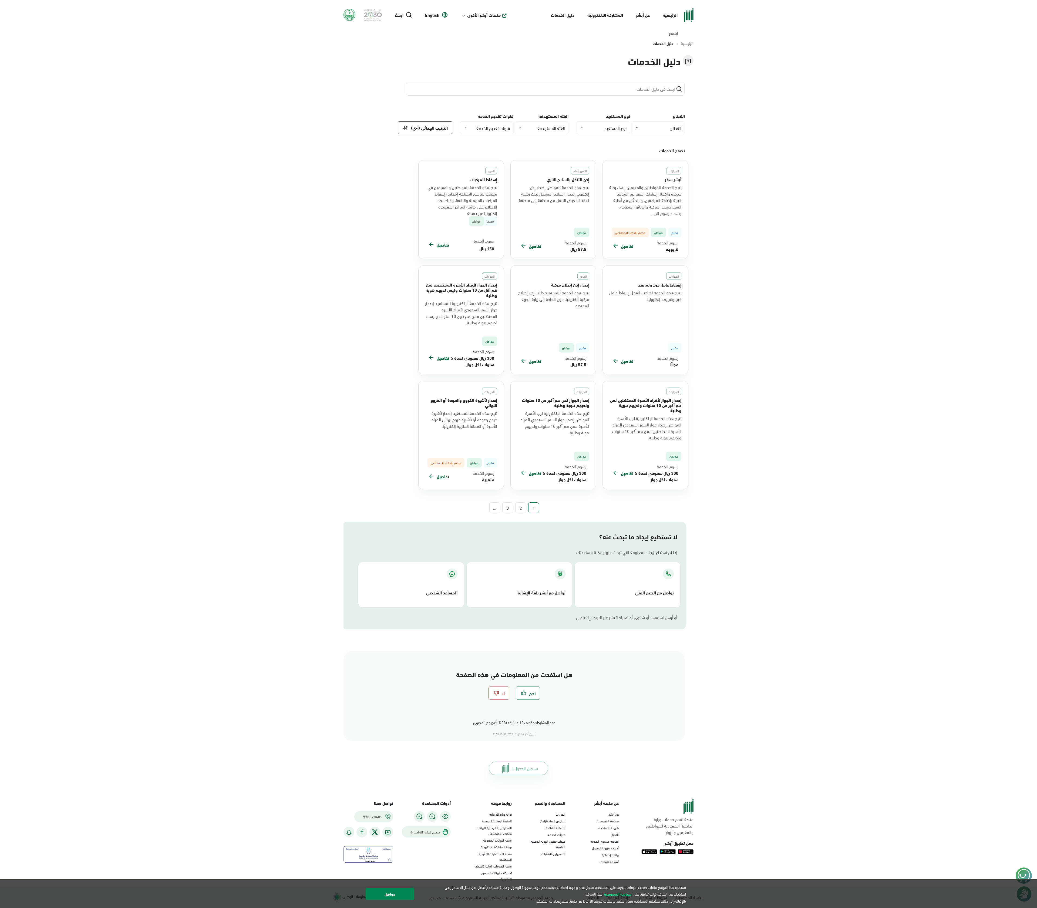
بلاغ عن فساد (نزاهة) (552, 821)
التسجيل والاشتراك (553, 853)
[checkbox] (528, 693)
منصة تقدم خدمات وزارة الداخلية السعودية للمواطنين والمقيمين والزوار (669, 825)
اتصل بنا (560, 814)
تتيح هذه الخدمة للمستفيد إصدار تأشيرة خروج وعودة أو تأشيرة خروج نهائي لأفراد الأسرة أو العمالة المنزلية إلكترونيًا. (464, 419)
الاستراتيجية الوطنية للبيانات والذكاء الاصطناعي (494, 830)
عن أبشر (643, 15)
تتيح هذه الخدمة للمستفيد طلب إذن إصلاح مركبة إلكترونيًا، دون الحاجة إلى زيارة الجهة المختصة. (553, 299)
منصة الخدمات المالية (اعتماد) (493, 866)
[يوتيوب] (388, 832)
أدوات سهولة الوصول (605, 848)
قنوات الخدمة (556, 834)
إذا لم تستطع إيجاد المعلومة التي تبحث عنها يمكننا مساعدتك (626, 552)
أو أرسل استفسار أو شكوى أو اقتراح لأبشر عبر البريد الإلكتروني (626, 617)
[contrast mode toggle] (445, 816)
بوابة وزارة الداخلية (500, 814)
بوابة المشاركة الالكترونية (496, 847)
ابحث (399, 15)
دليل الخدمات (562, 15)
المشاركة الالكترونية (605, 15)
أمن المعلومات (609, 861)
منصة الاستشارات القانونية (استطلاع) (495, 856)
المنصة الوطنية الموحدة (497, 821)
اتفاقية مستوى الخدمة (604, 841)
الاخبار (615, 834)
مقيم (490, 221)
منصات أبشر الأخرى (484, 15)
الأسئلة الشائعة (555, 827)
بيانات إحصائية (610, 854)
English (432, 15)
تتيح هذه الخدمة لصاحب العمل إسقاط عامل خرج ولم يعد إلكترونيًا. (645, 295)
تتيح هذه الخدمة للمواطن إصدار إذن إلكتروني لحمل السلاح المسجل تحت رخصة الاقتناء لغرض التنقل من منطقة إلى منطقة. (553, 193)
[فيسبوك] (362, 832)
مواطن (476, 221)
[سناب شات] (349, 832)
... (494, 508)
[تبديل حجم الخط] (432, 816)
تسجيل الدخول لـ (525, 768)
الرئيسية (670, 15)
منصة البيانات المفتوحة (497, 840)
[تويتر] (375, 832)
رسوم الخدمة (667, 242)
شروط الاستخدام (608, 827)
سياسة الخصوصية (608, 821)
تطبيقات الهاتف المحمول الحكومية (496, 875)
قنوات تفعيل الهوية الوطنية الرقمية (548, 844)
